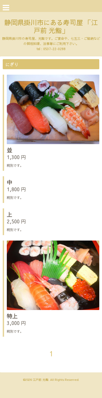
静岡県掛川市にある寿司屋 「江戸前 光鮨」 (51, 26)
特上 (12, 316)
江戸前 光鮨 (40, 380)
